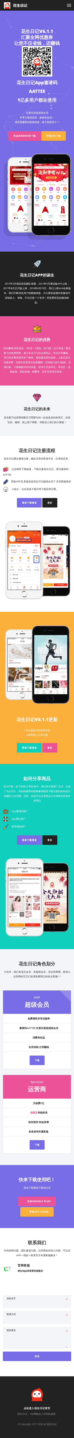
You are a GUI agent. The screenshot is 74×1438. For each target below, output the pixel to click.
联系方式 (11, 1314)
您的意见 (11, 1330)
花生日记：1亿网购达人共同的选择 (36, 1414)
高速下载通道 (29, 502)
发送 (37, 1356)
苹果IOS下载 (53, 135)
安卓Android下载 (24, 135)
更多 (49, 502)
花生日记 (52, 1424)
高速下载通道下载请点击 (37, 1187)
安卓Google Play (39, 1201)
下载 (37, 1060)
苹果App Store (39, 1211)
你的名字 (11, 1298)
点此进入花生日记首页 (37, 1408)
